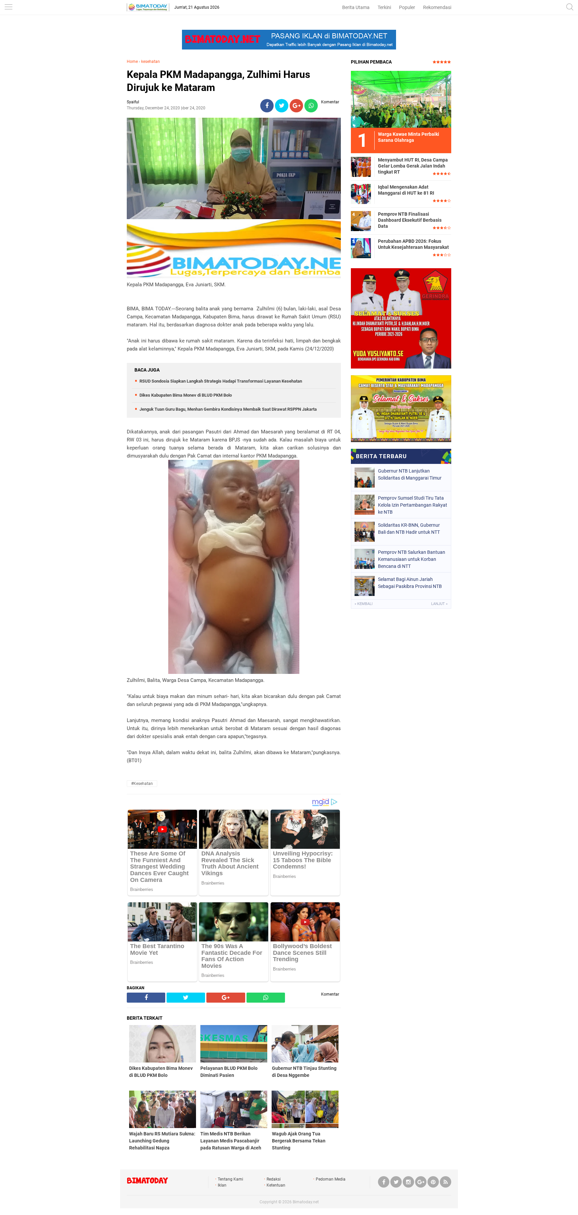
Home (132, 61)
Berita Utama (356, 7)
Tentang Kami (230, 1179)
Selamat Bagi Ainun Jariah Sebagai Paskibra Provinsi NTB (410, 583)
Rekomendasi (437, 7)
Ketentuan (276, 1185)
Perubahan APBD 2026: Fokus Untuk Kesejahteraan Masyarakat (413, 244)
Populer (407, 7)
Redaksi (274, 1179)
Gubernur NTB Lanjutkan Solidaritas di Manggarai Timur (410, 474)
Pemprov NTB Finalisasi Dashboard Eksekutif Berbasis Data (410, 220)
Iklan (222, 1185)
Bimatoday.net (306, 1202)
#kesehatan (142, 783)
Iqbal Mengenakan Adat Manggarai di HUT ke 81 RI (406, 190)
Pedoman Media (331, 1179)
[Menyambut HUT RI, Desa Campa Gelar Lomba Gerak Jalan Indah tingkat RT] (361, 166)
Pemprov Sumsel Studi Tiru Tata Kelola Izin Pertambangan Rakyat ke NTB (412, 505)
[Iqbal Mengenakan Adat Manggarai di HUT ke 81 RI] (361, 193)
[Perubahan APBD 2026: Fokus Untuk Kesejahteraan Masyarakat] (361, 248)
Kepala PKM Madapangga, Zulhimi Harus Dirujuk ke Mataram (218, 81)
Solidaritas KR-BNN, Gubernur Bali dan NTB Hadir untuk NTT (409, 528)
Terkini (384, 7)
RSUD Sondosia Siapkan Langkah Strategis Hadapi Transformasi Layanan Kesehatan (220, 381)
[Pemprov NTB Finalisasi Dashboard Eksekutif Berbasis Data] (361, 220)
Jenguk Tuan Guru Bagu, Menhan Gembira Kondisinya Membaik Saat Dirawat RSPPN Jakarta (228, 409)
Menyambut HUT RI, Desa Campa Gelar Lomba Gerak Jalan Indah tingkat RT (413, 166)
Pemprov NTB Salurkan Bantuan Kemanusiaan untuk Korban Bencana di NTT (411, 559)
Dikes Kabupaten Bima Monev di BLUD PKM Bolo (185, 395)
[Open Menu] (8, 7)
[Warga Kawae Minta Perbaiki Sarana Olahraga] (401, 99)
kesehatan (150, 61)
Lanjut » (439, 604)
